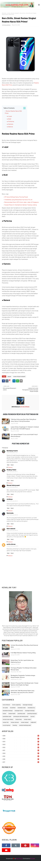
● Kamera (10, 124)
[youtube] (6, 850)
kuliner (4, 713)
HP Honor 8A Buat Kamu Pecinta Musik (16, 197)
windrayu (10, 499)
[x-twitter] (15, 845)
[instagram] (35, 845)
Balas (8, 464)
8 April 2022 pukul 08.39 (12, 530)
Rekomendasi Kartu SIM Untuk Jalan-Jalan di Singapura (21, 202)
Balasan (10, 467)
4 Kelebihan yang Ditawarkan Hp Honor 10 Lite (18, 199)
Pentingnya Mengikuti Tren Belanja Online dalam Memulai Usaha (24, 668)
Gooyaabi (32, 858)
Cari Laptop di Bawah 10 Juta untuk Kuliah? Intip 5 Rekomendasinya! (24, 435)
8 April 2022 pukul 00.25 (12, 487)
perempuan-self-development (20, 716)
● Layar (9, 116)
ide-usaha (5, 707)
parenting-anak (21, 713)
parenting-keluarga (32, 713)
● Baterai (10, 126)
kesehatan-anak (21, 707)
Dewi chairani (11, 528)
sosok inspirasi (6, 725)
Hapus (12, 464)
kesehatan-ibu (31, 707)
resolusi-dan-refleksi (8, 719)
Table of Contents (9, 108)
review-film (5, 722)
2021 (21, 750)
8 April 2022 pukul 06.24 (12, 501)
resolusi (32, 716)
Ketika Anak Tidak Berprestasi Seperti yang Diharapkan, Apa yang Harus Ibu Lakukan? (22, 691)
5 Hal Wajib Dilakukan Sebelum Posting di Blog (23, 652)
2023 (21, 744)
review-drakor (27, 719)
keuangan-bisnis (19, 710)
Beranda (4, 13)
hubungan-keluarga (27, 704)
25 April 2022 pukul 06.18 (12, 546)
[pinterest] (25, 845)
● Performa (10, 121)
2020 (21, 753)
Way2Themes (19, 858)
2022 (21, 747)
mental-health (11, 713)
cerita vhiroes (11, 544)
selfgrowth (33, 722)
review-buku (19, 719)
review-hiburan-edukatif (13, 13)
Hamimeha (10, 513)
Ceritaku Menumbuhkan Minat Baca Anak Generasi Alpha (24, 646)
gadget (9, 376)
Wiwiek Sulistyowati (13, 485)
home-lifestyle (6, 704)
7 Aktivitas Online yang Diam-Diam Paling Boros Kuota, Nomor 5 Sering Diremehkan (23, 420)
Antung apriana (6, 25)
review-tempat (24, 722)
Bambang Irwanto (12, 451)
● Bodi (9, 119)
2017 (21, 762)
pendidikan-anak (7, 716)
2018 (21, 759)
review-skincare (15, 722)
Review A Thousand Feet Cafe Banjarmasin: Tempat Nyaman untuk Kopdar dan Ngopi (24, 684)
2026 (21, 735)
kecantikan (12, 707)
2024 (21, 741)
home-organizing (16, 704)
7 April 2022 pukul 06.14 (12, 471)
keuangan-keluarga (29, 710)
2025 (21, 738)
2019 (21, 756)
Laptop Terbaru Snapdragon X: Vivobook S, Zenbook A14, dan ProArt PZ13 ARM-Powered (25, 428)
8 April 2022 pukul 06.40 (12, 514)
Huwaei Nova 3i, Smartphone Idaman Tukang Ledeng (20, 205)
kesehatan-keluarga (7, 710)
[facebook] (6, 845)
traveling (15, 725)
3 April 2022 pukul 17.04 (12, 452)
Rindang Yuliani (11, 470)
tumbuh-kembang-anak (25, 725)
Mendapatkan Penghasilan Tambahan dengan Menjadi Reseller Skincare (23, 676)
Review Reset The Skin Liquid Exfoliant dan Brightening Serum (22, 661)
